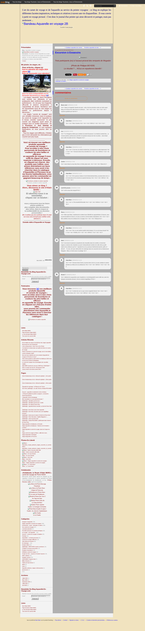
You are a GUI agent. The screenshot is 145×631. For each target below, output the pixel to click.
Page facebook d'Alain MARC (29, 332)
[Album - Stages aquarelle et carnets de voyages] (34, 460)
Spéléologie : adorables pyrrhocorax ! (31, 400)
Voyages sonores (26, 557)
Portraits (24, 536)
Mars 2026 (25, 580)
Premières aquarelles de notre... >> (92, 47)
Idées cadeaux (25, 555)
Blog (23, 50)
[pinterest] (90, 6)
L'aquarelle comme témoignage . (30, 397)
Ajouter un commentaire (71, 98)
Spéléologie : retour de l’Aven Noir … (31, 418)
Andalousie (33, 127)
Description (25, 53)
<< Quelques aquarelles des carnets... (74, 47)
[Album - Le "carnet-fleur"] (29, 464)
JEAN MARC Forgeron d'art (29, 559)
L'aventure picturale (27, 528)
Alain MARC (39, 260)
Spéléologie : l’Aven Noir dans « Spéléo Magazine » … (35, 416)
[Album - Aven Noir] (27, 457)
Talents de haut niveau (27, 562)
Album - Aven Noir (26, 459)
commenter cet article (60, 81)
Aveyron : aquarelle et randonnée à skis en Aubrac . (34, 392)
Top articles (58, 620)
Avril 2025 (24, 585)
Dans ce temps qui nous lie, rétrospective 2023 (33, 367)
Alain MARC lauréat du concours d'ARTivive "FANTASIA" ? (36, 365)
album (23, 564)
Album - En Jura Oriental (28, 455)
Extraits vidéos (25, 544)
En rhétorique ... (26, 543)
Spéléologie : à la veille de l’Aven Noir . (31, 404)
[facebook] (84, 6)
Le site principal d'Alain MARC (29, 334)
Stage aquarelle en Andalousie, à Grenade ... (32, 424)
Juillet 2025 (25, 583)
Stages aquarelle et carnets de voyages (31, 523)
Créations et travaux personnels (30, 548)
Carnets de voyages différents (29, 539)
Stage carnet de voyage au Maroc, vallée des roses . (35, 432)
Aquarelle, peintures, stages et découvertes (32, 568)
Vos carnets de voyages (28, 527)
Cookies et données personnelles (96, 620)
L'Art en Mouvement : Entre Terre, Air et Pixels (33, 346)
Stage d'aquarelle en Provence (29, 436)
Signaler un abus (74, 620)
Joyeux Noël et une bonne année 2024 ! (31, 369)
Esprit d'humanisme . (27, 395)
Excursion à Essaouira (67, 52)
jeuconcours (25, 569)
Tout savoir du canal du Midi (29, 336)
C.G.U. (83, 620)
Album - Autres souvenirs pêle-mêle (30, 452)
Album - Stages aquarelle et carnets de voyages (33, 462)
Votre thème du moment (28, 541)
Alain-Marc (38, 620)
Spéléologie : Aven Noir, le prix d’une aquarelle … (33, 409)
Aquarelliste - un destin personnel (30, 537)
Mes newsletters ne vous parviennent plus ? (32, 399)
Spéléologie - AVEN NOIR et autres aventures (33, 546)
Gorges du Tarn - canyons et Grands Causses (33, 553)
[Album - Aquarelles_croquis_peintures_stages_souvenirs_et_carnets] (37, 444)
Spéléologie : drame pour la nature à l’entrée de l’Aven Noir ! (36, 415)
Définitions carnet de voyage (29, 552)
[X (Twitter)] (87, 6)
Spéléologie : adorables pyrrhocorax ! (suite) (32, 402)
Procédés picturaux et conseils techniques (32, 530)
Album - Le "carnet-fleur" (28, 466)
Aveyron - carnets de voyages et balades (32, 534)
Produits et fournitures (27, 550)
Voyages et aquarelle (27, 521)
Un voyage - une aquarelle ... (29, 532)
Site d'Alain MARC (26, 330)
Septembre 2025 (26, 581)
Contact (24, 60)
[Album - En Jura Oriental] (29, 453)
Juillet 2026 (25, 578)
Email (23, 278)
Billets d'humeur (26, 561)
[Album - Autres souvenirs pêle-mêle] (31, 450)
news (23, 566)
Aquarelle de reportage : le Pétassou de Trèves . (33, 386)
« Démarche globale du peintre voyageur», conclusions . (35, 393)
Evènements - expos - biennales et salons (32, 525)
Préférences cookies (112, 620)
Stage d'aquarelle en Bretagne (29, 434)
